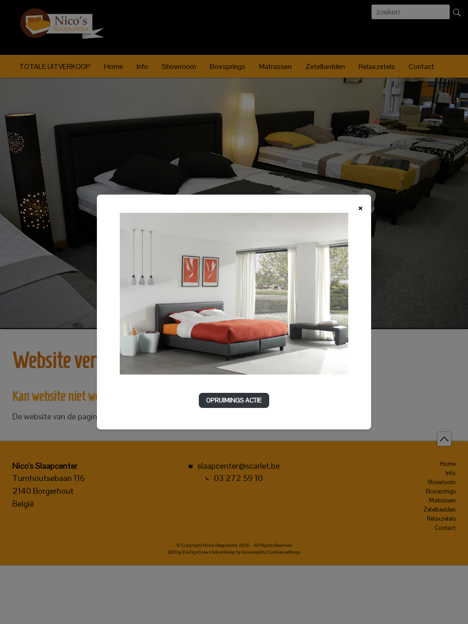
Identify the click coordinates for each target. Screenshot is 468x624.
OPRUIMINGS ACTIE (234, 400)
